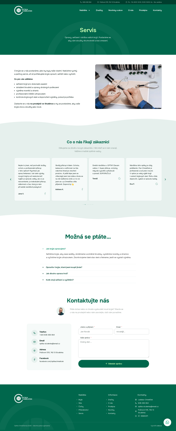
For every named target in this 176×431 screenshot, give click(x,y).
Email (42, 340)
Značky (99, 10)
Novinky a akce (115, 10)
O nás (130, 10)
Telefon (43, 332)
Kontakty (157, 10)
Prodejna (143, 10)
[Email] (34, 342)
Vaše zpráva (85, 338)
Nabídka (83, 10)
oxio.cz (159, 426)
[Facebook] (34, 359)
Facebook (44, 358)
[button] (10, 179)
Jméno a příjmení (87, 327)
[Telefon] (34, 333)
